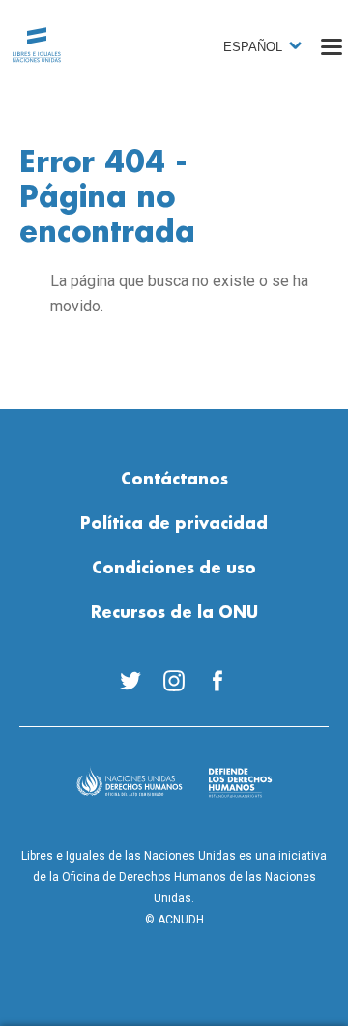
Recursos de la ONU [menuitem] (174, 613)
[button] (331, 46)
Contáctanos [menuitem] (174, 479)
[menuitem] (131, 680)
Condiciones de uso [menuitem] (174, 568)
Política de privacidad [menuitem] (174, 524)
